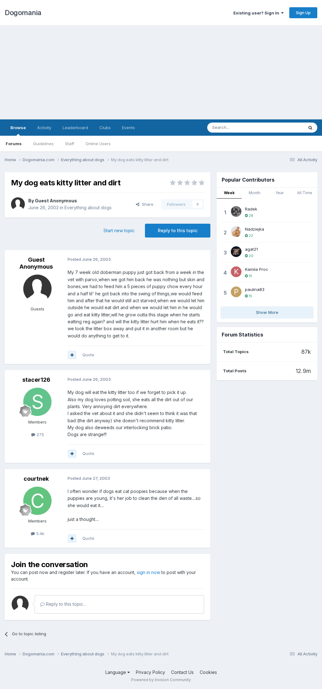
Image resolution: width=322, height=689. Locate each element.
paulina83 (254, 289)
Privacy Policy (150, 672)
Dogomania (23, 12)
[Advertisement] (161, 72)
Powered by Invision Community (161, 679)
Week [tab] (229, 192)
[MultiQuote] (72, 355)
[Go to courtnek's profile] (37, 501)
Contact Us (182, 672)
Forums (14, 143)
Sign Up (303, 12)
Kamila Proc (256, 269)
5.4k (39, 533)
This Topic (285, 127)
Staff (69, 143)
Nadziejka (254, 229)
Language (116, 672)
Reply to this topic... (65, 604)
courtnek (36, 478)
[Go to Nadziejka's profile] (236, 231)
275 (39, 434)
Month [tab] (254, 192)
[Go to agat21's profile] (236, 251)
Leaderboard (75, 127)
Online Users (98, 143)
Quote (88, 354)
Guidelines (43, 143)
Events (128, 127)
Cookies (208, 672)
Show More (267, 312)
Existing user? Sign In (257, 12)
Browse (18, 127)
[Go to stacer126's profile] (37, 402)
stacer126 (36, 379)
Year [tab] (279, 192)
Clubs (105, 127)
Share (146, 204)
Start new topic (119, 230)
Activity (44, 127)
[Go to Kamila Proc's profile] (236, 271)
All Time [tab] (304, 192)
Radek (251, 208)
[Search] (310, 128)
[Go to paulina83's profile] (236, 292)
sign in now (148, 572)
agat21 (251, 249)
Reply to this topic (177, 230)
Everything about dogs (88, 207)
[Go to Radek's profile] (236, 211)
